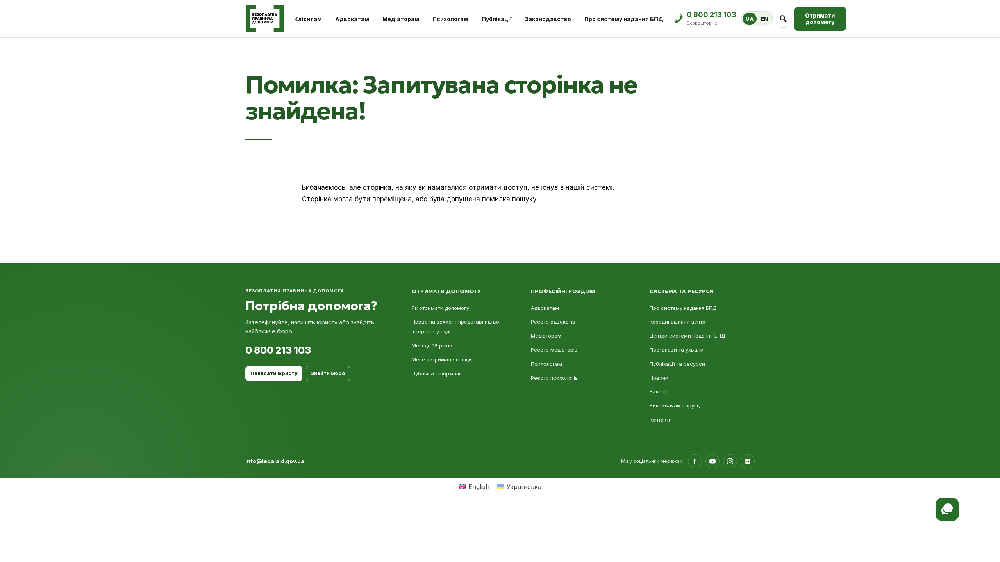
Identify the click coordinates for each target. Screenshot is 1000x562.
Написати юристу (273, 373)
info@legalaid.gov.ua (274, 461)
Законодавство (548, 19)
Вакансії (660, 391)
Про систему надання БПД (623, 19)
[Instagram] (730, 461)
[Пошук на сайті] (783, 19)
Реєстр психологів (554, 378)
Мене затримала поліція (442, 359)
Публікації (497, 19)
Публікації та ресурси (677, 364)
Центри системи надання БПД (687, 336)
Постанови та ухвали (677, 350)
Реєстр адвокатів (553, 321)
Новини (659, 378)
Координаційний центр (677, 321)
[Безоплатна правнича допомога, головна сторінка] (264, 18)
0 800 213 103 (278, 350)
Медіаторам (400, 19)
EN (764, 19)
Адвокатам (352, 19)
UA (750, 19)
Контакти (661, 419)
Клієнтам (308, 19)
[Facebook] (695, 461)
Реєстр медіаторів (554, 350)
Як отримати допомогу (440, 308)
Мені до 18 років (432, 345)
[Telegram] (748, 461)
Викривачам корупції (676, 405)
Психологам (450, 19)
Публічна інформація (437, 373)
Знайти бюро (328, 373)
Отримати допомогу (820, 19)
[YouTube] (712, 461)
